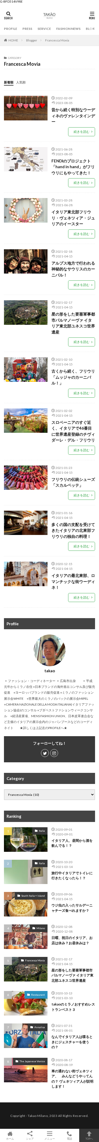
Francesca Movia (57, 40)
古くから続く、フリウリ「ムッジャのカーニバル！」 (73, 377)
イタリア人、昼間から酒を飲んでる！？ (72, 843)
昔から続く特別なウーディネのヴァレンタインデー (73, 115)
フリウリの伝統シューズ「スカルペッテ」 (73, 482)
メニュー (49, 1138)
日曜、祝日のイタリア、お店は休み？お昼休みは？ (72, 940)
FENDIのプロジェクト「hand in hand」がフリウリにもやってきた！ (73, 166)
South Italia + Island (33, 895)
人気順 (21, 82)
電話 (69, 1138)
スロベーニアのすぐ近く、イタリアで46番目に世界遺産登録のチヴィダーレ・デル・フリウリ (73, 431)
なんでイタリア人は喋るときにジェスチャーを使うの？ (72, 1042)
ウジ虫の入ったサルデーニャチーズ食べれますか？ (72, 908)
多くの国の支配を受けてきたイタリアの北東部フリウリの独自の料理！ (73, 530)
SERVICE (44, 29)
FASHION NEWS (68, 29)
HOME (13, 40)
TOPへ (89, 1138)
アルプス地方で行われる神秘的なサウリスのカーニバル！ (73, 269)
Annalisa (39, 1027)
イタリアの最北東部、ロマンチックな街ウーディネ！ (73, 581)
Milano (40, 928)
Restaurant (38, 994)
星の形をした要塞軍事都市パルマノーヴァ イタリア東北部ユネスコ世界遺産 (73, 323)
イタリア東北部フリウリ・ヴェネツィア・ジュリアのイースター (73, 217)
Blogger (31, 40)
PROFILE (10, 29)
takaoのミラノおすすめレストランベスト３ (73, 1007)
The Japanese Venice (32, 1061)
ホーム (10, 1138)
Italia (42, 830)
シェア (30, 1138)
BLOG (90, 29)
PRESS (27, 29)
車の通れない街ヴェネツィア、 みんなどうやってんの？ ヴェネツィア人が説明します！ (72, 1079)
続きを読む (81, 132)
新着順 (8, 82)
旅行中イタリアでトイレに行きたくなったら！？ (72, 875)
